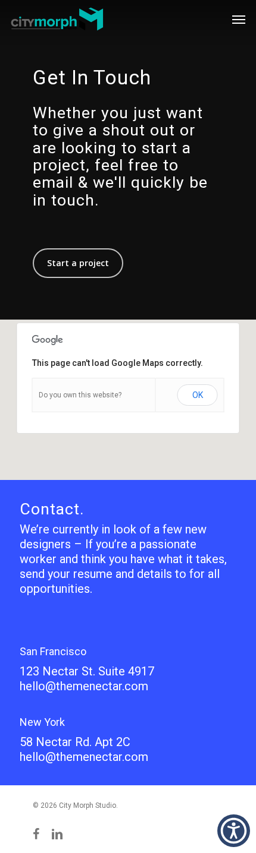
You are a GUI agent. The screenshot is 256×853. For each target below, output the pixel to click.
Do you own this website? (80, 395)
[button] (233, 830)
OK (197, 395)
